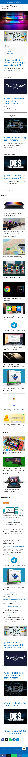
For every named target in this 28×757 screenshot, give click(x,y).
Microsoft (10, 53)
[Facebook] (2, 739)
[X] (6, 739)
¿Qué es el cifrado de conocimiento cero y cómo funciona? (14, 101)
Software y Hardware (14, 2)
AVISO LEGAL (4, 749)
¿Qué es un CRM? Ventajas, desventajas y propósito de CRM (15, 62)
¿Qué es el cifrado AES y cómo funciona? (15, 138)
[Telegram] (17, 739)
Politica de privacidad (19, 749)
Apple (9, 49)
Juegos (10, 51)
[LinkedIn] (14, 739)
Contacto (10, 749)
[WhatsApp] (10, 739)
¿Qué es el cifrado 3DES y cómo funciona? (15, 176)
